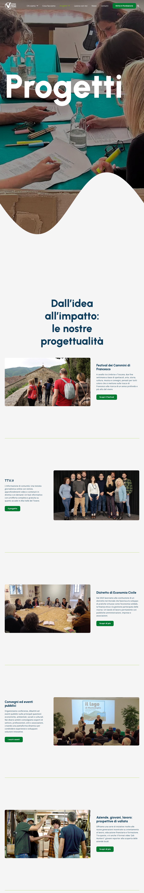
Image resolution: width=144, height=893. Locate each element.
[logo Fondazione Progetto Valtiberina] (10, 6)
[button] (138, 5)
